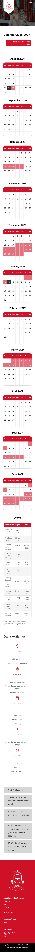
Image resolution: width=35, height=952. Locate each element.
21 (17, 166)
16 (17, 245)
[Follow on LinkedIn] (9, 933)
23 (17, 249)
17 (21, 245)
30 (17, 254)
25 (13, 88)
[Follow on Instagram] (5, 933)
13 (30, 365)
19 (9, 166)
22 (21, 166)
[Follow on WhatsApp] (13, 933)
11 (21, 365)
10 (17, 365)
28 (9, 254)
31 (21, 254)
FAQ (5, 905)
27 (5, 254)
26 (30, 249)
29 (13, 254)
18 (5, 166)
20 (13, 166)
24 (9, 88)
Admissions (7, 916)
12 (26, 365)
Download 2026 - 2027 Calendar (21, 43)
